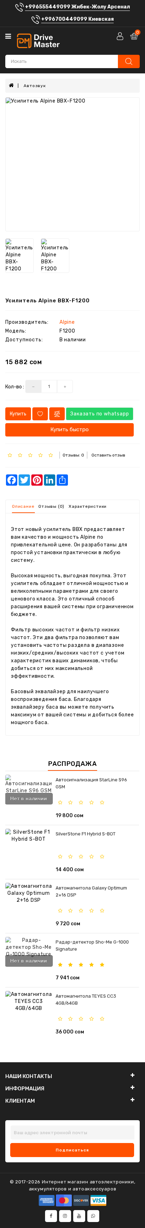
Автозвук (34, 85)
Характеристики (88, 506)
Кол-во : (14, 386)
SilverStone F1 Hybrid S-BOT (85, 833)
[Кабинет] (120, 36)
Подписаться (72, 1150)
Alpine (67, 322)
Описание (23, 506)
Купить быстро (69, 429)
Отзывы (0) (51, 506)
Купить (18, 414)
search (129, 61)
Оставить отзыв (108, 455)
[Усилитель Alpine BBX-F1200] (72, 164)
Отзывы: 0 (73, 455)
